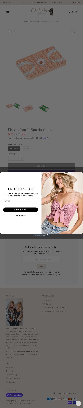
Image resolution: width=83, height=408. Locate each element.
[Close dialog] (80, 174)
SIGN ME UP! (20, 209)
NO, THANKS (21, 216)
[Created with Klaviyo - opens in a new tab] (41, 235)
